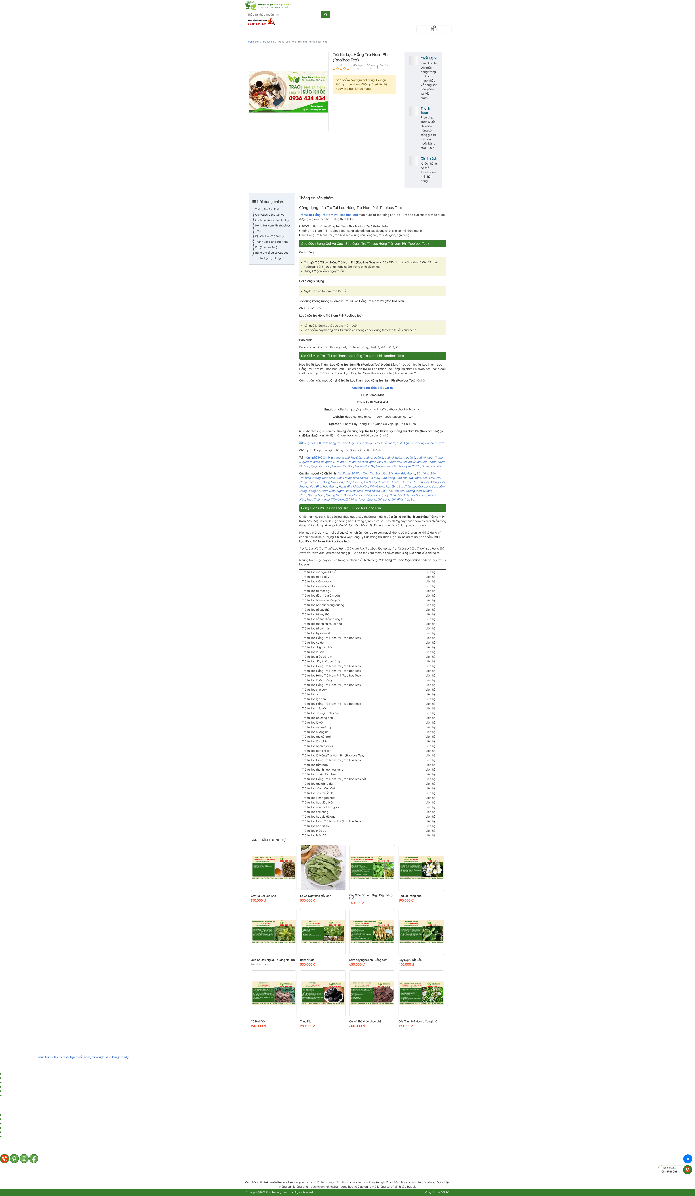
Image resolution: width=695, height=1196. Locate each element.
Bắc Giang (408, 473)
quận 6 (421, 457)
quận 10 (318, 462)
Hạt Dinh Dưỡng (265, 31)
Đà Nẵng (415, 478)
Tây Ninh (390, 495)
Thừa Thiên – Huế (317, 499)
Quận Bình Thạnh (424, 462)
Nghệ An (342, 491)
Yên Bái (410, 499)
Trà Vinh (351, 499)
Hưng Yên (344, 486)
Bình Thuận (360, 478)
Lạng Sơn (430, 486)
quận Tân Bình (358, 462)
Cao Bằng (388, 478)
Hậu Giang (330, 486)
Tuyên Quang (367, 499)
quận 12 (342, 462)
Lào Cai (417, 486)
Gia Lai (357, 482)
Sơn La (377, 495)
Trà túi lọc (242, 31)
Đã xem (371, 65)
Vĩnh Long (383, 499)
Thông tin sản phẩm (268, 209)
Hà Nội (395, 482)
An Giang (343, 473)
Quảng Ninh (334, 495)
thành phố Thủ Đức (348, 457)
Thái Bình (402, 495)
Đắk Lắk (428, 478)
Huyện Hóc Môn (342, 466)
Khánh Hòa (360, 486)
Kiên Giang (376, 486)
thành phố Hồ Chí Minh (319, 457)
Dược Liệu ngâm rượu (155, 31)
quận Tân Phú (378, 462)
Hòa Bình (315, 486)
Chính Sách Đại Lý (15, 1091)
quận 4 (399, 457)
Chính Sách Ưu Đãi (15, 1095)
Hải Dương (431, 482)
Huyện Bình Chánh (388, 466)
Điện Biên (314, 482)
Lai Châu (405, 486)
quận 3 (388, 457)
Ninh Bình (356, 491)
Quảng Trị (350, 495)
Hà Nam (383, 482)
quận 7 (431, 457)
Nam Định (328, 491)
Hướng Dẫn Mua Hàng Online (22, 1078)
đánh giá (358, 65)
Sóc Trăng (365, 495)
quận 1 (367, 457)
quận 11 (330, 462)
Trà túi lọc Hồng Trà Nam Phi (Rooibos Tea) (328, 215)
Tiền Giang (338, 499)
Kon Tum (391, 486)
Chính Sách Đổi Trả (15, 1082)
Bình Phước (343, 478)
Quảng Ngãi (316, 495)
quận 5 (410, 457)
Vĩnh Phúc (396, 499)
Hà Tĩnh (417, 482)
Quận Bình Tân (320, 466)
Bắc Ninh (422, 473)
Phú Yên (398, 491)
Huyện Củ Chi (411, 466)
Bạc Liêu (381, 473)
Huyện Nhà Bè (364, 466)
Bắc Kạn (393, 473)
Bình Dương (313, 478)
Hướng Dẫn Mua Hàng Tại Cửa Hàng (27, 1074)
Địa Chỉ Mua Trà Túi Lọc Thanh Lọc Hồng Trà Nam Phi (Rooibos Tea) (271, 242)
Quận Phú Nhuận (400, 462)
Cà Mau (374, 478)
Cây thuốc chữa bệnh (119, 31)
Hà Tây (406, 482)
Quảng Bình (414, 491)
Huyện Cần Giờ (432, 466)
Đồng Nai (329, 482)
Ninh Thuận (372, 491)
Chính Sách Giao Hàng (18, 1087)
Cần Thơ (401, 478)
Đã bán (384, 65)
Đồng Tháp (344, 482)
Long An (314, 491)
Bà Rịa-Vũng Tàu (362, 473)
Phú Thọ (386, 491)
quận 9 (306, 462)
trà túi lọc (350, 450)
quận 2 (378, 457)
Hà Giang (370, 482)
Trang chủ (253, 41)
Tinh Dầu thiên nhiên (215, 31)
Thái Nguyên (417, 495)
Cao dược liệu (185, 31)
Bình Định (328, 478)
